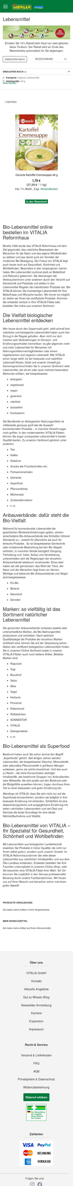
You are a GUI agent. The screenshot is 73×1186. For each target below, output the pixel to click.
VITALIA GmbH (36, 973)
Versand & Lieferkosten (36, 1055)
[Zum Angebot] (36, 32)
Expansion (36, 1021)
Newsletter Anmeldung (36, 1005)
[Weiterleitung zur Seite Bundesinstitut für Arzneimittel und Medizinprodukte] (36, 1120)
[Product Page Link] (36, 142)
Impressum (36, 1029)
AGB (36, 1071)
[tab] (36, 79)
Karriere (36, 1013)
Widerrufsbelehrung (36, 1087)
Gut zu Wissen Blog (36, 997)
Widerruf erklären (36, 1097)
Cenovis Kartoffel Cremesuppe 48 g (37, 175)
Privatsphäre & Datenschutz (36, 1079)
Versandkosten (49, 189)
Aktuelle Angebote (36, 989)
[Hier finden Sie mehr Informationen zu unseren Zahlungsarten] (36, 1165)
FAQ (36, 1063)
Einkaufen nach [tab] (15, 59)
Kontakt (36, 981)
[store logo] (27, 6)
